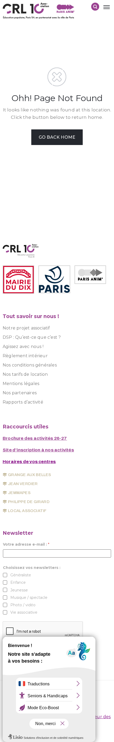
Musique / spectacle (28, 597)
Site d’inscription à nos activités (38, 450)
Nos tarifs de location (25, 374)
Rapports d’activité (23, 402)
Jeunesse (19, 590)
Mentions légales (21, 383)
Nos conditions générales (30, 365)
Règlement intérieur (25, 355)
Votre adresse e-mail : (26, 544)
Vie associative (23, 612)
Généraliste (20, 575)
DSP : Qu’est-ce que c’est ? (32, 337)
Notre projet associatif (26, 328)
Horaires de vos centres (29, 461)
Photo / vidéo (23, 605)
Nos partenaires (20, 392)
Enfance (18, 582)
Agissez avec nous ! (23, 346)
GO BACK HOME (57, 137)
